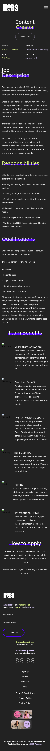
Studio (25, 677)
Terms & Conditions (25, 693)
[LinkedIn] (33, 660)
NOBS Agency (35, 744)
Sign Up (14, 632)
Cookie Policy (25, 703)
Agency (25, 671)
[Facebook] (28, 660)
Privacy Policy (25, 698)
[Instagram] (17, 660)
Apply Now (25, 37)
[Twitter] (22, 660)
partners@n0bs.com (25, 653)
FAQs (25, 686)
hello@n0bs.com (25, 644)
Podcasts (25, 681)
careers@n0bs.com (36, 551)
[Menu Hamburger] (46, 7)
